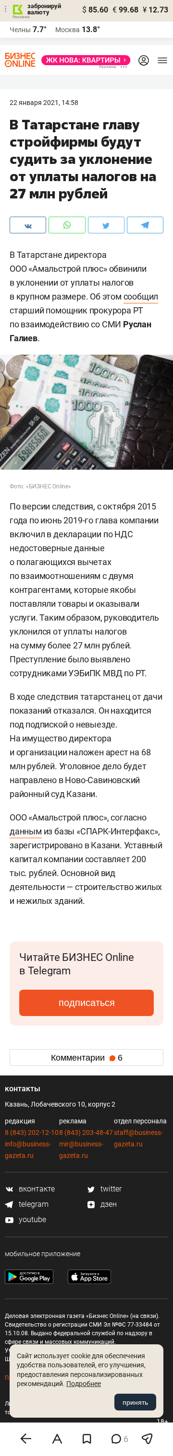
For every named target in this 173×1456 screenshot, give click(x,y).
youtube (31, 1219)
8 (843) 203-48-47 (86, 1132)
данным (26, 831)
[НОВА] (83, 60)
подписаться (87, 1002)
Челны (20, 30)
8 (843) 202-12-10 (32, 1132)
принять (135, 1402)
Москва (67, 30)
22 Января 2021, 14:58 (44, 102)
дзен (108, 1204)
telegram (33, 1204)
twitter (110, 1188)
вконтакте (36, 1188)
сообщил (141, 296)
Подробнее (83, 1383)
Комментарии (87, 1058)
